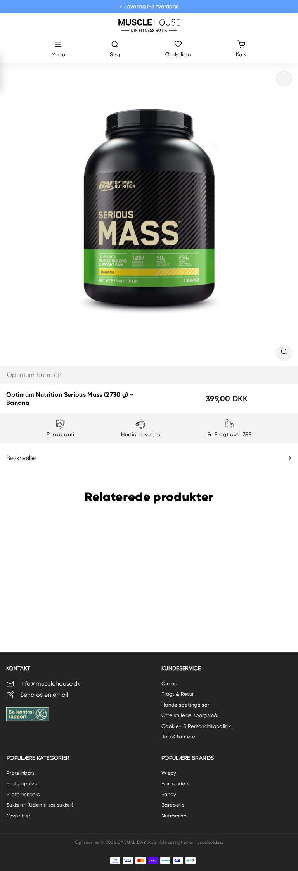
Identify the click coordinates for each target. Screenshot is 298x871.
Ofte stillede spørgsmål (189, 715)
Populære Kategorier (38, 758)
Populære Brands (187, 758)
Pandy (169, 794)
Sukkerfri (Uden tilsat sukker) (40, 805)
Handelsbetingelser (185, 705)
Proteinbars (21, 773)
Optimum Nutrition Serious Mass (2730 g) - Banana (43, 595)
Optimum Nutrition (34, 374)
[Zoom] (284, 351)
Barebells (172, 805)
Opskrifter (19, 816)
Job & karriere (178, 737)
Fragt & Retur (177, 694)
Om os (169, 683)
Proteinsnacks (23, 794)
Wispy (169, 773)
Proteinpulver (23, 783)
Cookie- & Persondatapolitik (196, 726)
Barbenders (175, 783)
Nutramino (174, 816)
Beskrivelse (21, 457)
